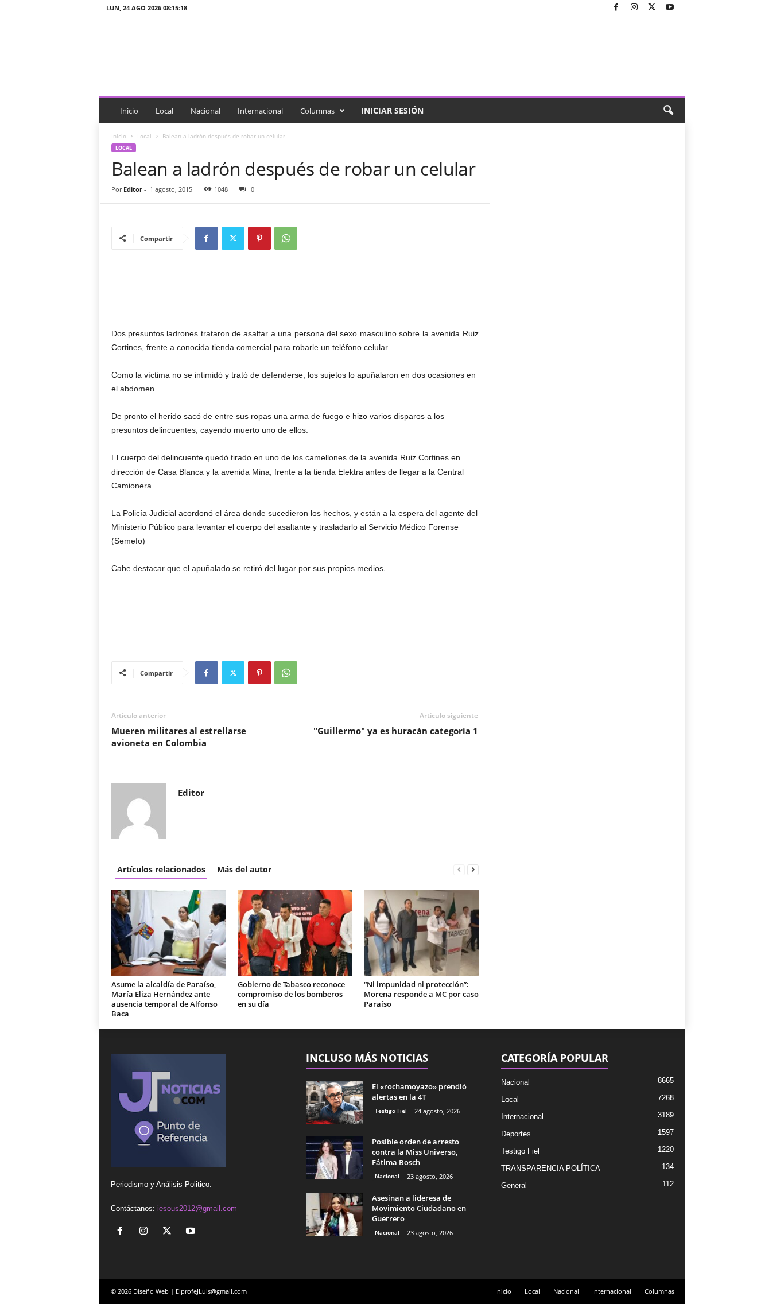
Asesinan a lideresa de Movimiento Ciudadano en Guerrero (419, 1208)
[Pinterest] (259, 238)
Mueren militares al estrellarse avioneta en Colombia (178, 736)
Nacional (205, 111)
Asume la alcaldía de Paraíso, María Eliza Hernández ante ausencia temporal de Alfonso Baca (164, 999)
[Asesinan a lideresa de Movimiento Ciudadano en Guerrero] (334, 1214)
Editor (132, 189)
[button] (668, 110)
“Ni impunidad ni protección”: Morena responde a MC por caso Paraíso (421, 994)
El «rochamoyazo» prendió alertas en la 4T (419, 1091)
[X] (652, 7)
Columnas (317, 111)
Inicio (129, 111)
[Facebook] (616, 7)
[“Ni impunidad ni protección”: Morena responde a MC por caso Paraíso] (421, 933)
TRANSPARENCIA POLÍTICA (550, 1168)
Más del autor (244, 869)
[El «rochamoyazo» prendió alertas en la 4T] (334, 1102)
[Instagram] (634, 7)
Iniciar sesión (392, 110)
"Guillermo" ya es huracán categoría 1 (395, 730)
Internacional (260, 111)
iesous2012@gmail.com (197, 1208)
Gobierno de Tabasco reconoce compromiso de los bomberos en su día (291, 994)
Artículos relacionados (161, 869)
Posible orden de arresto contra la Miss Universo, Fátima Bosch (415, 1151)
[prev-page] (459, 869)
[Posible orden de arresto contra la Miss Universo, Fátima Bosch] (334, 1157)
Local (164, 111)
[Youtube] (670, 7)
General (514, 1185)
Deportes (516, 1134)
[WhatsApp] (285, 238)
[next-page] (473, 869)
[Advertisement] (295, 297)
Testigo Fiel (391, 1111)
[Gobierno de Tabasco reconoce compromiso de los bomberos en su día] (295, 933)
